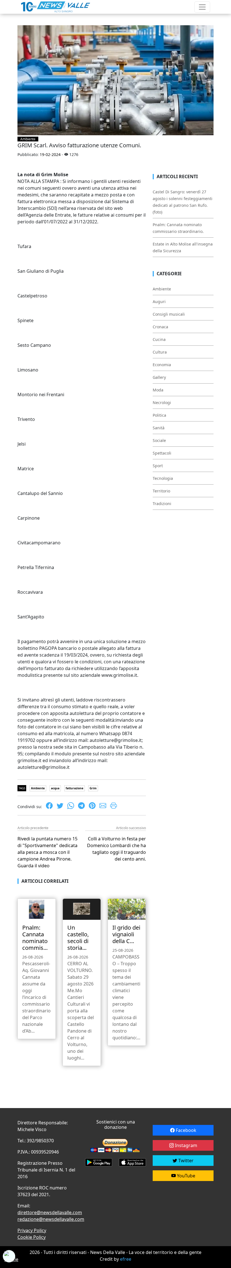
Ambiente (27, 139)
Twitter (185, 1160)
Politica (159, 415)
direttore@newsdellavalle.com (49, 1212)
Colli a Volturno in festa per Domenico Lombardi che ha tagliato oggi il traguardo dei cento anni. (116, 849)
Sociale (159, 440)
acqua (55, 788)
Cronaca (160, 326)
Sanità (159, 427)
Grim (93, 788)
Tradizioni (162, 503)
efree (125, 1259)
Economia (162, 364)
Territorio (161, 491)
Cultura (160, 352)
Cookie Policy (31, 1237)
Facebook (185, 1130)
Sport (158, 465)
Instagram (185, 1145)
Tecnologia (163, 478)
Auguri (159, 301)
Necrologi (162, 402)
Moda (158, 390)
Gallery (159, 377)
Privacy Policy (31, 1230)
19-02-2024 (50, 154)
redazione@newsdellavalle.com (50, 1219)
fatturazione (74, 788)
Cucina (159, 339)
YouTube (185, 1176)
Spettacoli (162, 453)
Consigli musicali (169, 314)
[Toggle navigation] (202, 7)
